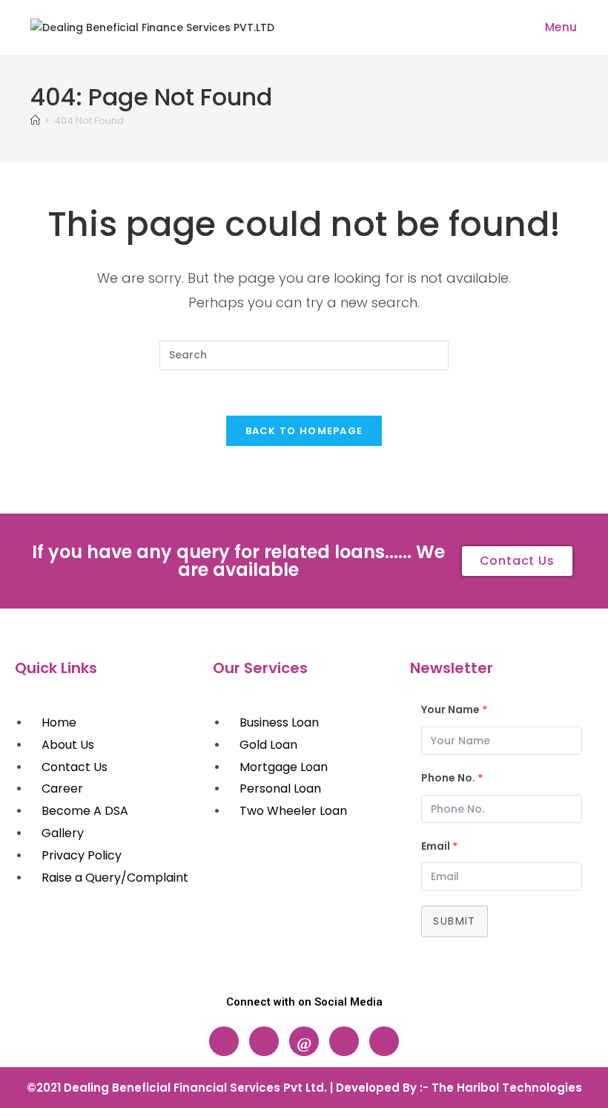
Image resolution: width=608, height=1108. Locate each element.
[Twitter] (344, 1041)
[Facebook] (224, 1041)
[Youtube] (384, 1041)
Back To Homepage (304, 431)
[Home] (35, 121)
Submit (454, 921)
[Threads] (304, 1041)
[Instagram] (264, 1041)
